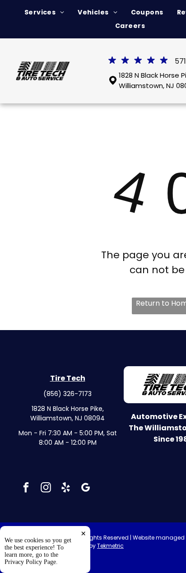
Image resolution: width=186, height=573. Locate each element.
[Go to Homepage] (43, 66)
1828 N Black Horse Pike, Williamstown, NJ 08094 (67, 413)
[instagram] (46, 489)
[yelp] (66, 489)
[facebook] (26, 489)
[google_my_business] (85, 489)
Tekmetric (110, 546)
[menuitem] (44, 12)
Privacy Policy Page (30, 562)
